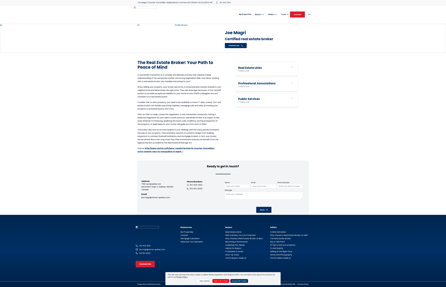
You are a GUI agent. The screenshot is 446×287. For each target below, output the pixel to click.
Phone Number (283, 182)
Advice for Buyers (233, 248)
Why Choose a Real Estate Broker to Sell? (289, 235)
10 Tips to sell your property (282, 245)
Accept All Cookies (239, 281)
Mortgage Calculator (190, 238)
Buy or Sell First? (277, 241)
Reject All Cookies (221, 281)
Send (262, 210)
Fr (309, 14)
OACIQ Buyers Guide (234, 258)
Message (228, 190)
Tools (283, 14)
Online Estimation (278, 232)
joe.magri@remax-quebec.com (155, 197)
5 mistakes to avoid (234, 251)
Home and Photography (281, 254)
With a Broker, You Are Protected (240, 235)
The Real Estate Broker (280, 238)
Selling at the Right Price (281, 251)
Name (227, 182)
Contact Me (145, 264)
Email (253, 182)
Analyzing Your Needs (235, 245)
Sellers (271, 14)
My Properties (245, 14)
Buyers (258, 14)
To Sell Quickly (276, 248)
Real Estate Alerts (233, 232)
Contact (297, 14)
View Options (204, 281)
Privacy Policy (181, 277)
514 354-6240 (196, 188)
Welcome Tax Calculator (191, 241)
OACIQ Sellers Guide (279, 258)
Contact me (234, 45)
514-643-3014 (225, 2)
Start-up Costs (232, 254)
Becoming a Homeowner (236, 241)
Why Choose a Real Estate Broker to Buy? (244, 238)
